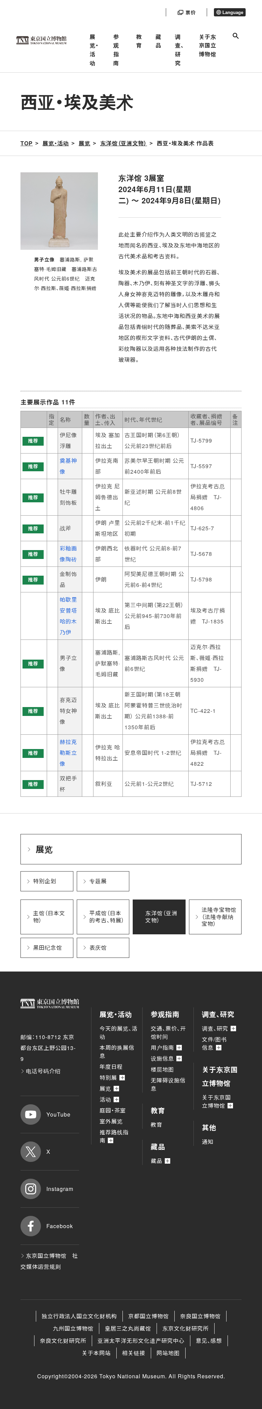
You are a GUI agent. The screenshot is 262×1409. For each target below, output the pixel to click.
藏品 (158, 41)
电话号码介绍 (43, 1071)
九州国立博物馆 (73, 1328)
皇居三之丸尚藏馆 (128, 1328)
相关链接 (133, 1353)
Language (232, 12)
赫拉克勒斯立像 (68, 752)
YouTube (58, 1114)
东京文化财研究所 (185, 1328)
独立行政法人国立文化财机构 (79, 1316)
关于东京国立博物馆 (207, 45)
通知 (208, 1142)
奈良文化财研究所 (63, 1341)
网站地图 (168, 1353)
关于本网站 (96, 1353)
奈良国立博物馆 (200, 1316)
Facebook (59, 1226)
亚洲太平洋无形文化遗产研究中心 (141, 1341)
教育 (139, 41)
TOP (26, 143)
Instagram (59, 1189)
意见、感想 (209, 1341)
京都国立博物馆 (148, 1316)
